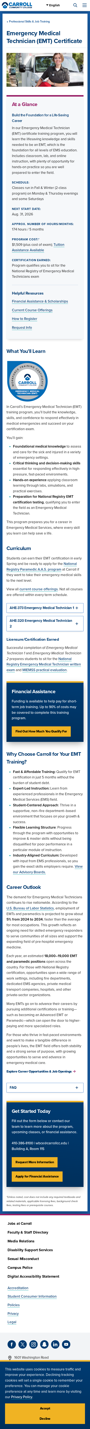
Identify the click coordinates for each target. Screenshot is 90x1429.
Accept (45, 1408)
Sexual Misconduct (23, 1259)
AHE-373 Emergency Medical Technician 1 (42, 608)
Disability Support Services (30, 1250)
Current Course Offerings (32, 310)
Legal (12, 1322)
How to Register (24, 319)
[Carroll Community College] (17, 5)
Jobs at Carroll (20, 1223)
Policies (14, 1305)
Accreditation (18, 1288)
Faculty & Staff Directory (28, 1232)
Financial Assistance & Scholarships (40, 301)
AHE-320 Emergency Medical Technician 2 (41, 623)
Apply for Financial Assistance (37, 1176)
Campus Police (20, 1267)
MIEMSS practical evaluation (44, 670)
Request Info (22, 327)
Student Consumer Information (32, 1296)
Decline (45, 1419)
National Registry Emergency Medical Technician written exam (43, 664)
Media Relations (21, 1241)
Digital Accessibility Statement (33, 1276)
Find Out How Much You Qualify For (41, 731)
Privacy (13, 1313)
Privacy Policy (21, 1397)
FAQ (13, 1087)
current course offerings (38, 589)
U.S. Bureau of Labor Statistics (30, 908)
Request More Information (34, 1162)
